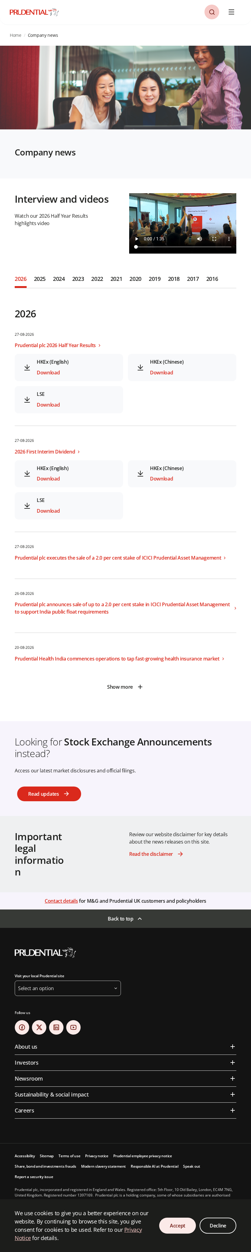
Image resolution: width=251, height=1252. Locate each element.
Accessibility (25, 1155)
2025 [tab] (40, 278)
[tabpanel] (125, 491)
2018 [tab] (174, 278)
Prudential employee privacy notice (142, 1155)
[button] (211, 12)
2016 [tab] (212, 278)
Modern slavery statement (103, 1166)
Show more (120, 686)
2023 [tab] (78, 278)
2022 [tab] (97, 278)
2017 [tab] (193, 278)
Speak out (191, 1166)
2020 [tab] (135, 278)
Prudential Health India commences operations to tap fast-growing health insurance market (117, 658)
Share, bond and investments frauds (45, 1166)
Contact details (61, 901)
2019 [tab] (155, 278)
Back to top (120, 918)
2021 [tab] (116, 278)
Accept (177, 1225)
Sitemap (47, 1155)
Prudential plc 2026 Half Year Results (55, 345)
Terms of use (69, 1155)
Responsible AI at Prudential (154, 1166)
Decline (218, 1225)
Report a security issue (34, 1176)
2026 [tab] (21, 278)
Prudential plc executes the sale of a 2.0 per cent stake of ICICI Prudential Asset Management (118, 557)
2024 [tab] (59, 278)
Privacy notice (96, 1155)
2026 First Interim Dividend (45, 451)
